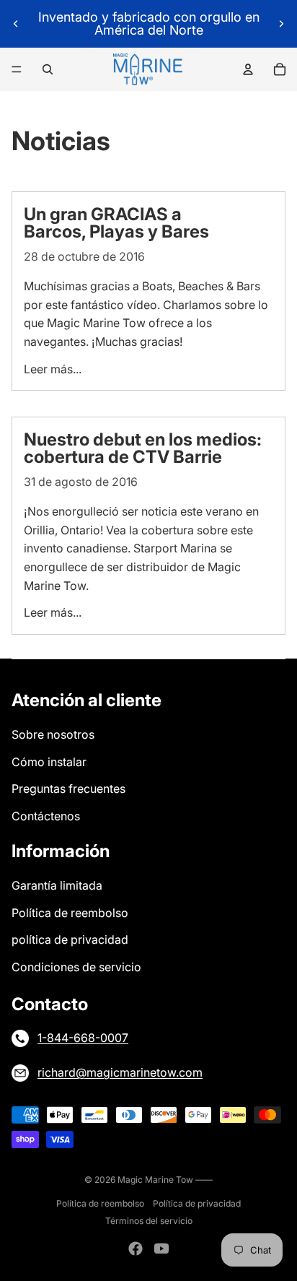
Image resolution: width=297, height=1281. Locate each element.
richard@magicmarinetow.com (120, 1072)
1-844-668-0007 (82, 1037)
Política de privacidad (197, 1203)
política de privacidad (70, 939)
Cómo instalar (49, 762)
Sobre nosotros (53, 734)
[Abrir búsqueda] (47, 69)
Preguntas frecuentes (68, 788)
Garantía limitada (57, 885)
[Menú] (16, 69)
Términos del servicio (148, 1220)
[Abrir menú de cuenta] (248, 69)
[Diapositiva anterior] (16, 24)
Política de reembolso (70, 913)
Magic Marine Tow (156, 1179)
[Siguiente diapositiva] (281, 24)
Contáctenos (46, 816)
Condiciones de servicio (76, 967)
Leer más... (52, 369)
